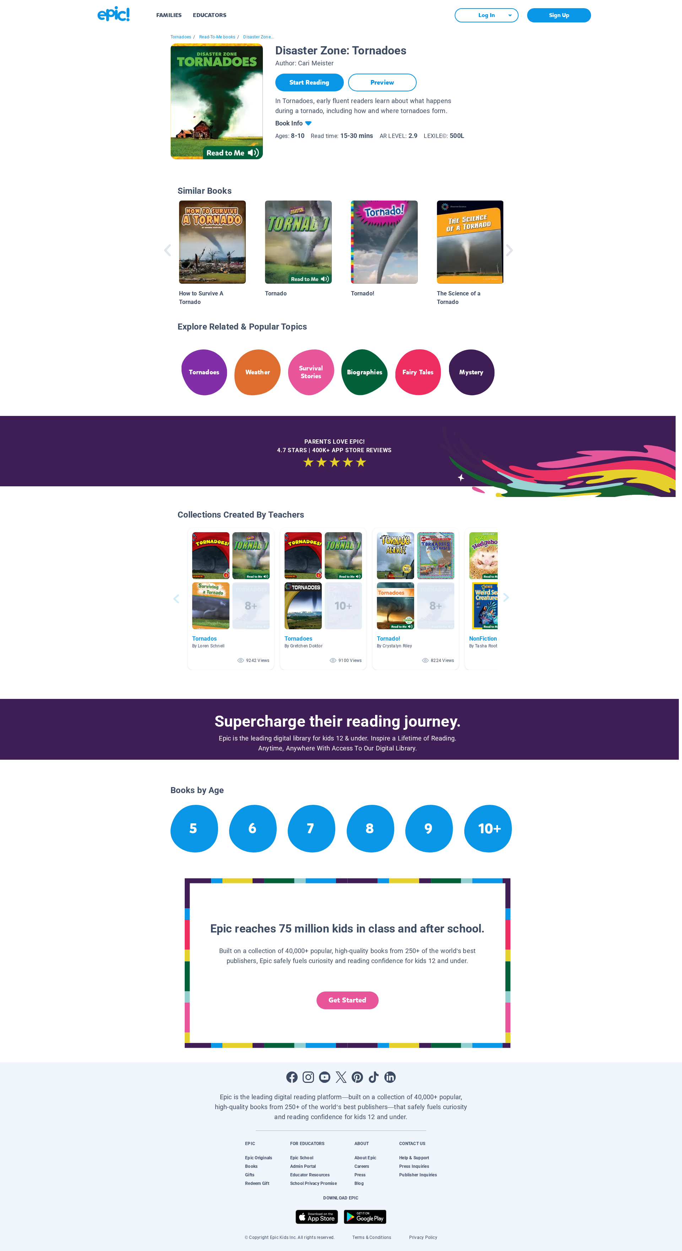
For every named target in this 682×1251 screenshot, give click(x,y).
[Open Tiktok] (373, 1077)
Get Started (347, 1000)
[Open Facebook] (292, 1077)
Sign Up (559, 15)
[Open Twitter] (341, 1077)
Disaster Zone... (258, 36)
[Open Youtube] (324, 1077)
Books (251, 1166)
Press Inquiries (414, 1166)
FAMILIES (169, 15)
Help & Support (414, 1157)
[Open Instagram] (308, 1077)
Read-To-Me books (217, 36)
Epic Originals (258, 1157)
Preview (382, 82)
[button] (231, 599)
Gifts (249, 1174)
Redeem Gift (257, 1183)
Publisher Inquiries (418, 1174)
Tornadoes (180, 36)
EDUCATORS (209, 15)
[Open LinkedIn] (390, 1077)
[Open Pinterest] (357, 1077)
